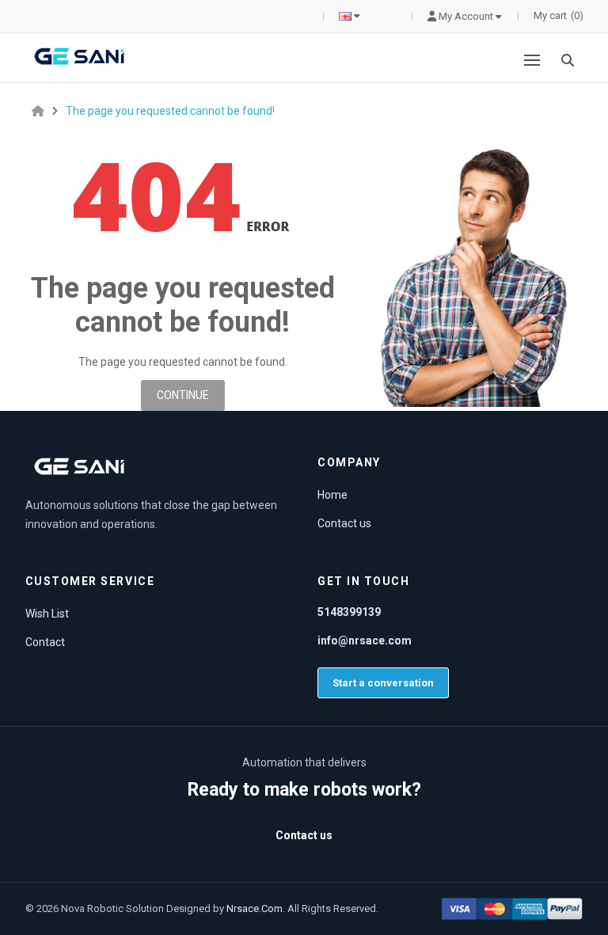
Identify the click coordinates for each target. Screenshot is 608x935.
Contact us (344, 523)
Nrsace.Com (254, 908)
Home (332, 494)
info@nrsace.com (364, 640)
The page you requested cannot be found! (170, 110)
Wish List (47, 613)
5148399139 (349, 612)
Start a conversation (383, 683)
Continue (183, 395)
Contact (45, 642)
